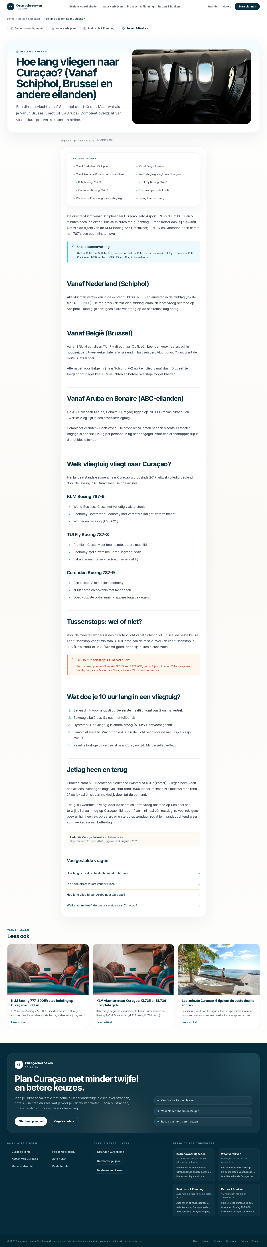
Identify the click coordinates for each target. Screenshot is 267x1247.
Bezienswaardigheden (83, 6)
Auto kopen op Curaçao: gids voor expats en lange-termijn (192, 1207)
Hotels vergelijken (109, 1161)
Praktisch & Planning (140, 6)
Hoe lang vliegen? (63, 1151)
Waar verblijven (113, 6)
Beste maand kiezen (110, 1170)
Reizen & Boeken (169, 6)
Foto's (244, 1241)
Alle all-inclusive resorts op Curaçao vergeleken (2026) (236, 1167)
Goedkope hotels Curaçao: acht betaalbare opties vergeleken (238, 1176)
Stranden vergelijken (110, 1151)
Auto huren (59, 1158)
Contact (255, 1241)
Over (195, 1241)
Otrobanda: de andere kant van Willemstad (193, 1172)
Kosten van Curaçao (25, 1158)
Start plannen (247, 6)
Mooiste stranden (23, 1166)
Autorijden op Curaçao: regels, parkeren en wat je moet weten (193, 1211)
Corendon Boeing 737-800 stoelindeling (235, 1207)
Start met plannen (31, 1121)
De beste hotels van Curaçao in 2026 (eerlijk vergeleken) (238, 1172)
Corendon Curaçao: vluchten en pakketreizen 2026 (238, 1211)
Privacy (206, 1241)
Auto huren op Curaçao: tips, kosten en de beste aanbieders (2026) (193, 1202)
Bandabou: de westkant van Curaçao (191, 1167)
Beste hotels (60, 1166)
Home (11, 18)
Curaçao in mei (21, 1151)
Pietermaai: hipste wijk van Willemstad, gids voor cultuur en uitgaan (193, 1176)
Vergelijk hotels (64, 1121)
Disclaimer (231, 1241)
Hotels (227, 6)
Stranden (213, 6)
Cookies (218, 1241)
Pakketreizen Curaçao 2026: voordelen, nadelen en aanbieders (236, 1202)
